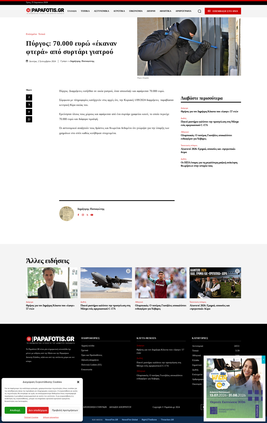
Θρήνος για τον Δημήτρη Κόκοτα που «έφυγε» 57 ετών (209, 111)
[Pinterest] (29, 112)
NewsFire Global (130, 419)
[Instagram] (83, 214)
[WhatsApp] (29, 119)
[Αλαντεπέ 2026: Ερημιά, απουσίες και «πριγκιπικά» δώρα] (215, 282)
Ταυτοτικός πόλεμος (189, 145)
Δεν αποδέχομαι (38, 410)
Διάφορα (184, 108)
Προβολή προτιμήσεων (65, 410)
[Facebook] (29, 97)
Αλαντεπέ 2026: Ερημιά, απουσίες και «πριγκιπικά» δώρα (210, 307)
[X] (29, 105)
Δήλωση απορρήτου (51, 417)
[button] (78, 382)
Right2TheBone (149, 419)
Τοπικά (41, 34)
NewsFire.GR (111, 419)
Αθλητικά (185, 132)
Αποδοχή (15, 410)
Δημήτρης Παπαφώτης (82, 61)
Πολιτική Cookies (31, 417)
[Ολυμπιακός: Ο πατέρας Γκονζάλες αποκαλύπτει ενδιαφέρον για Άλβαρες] (160, 282)
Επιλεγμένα (31, 34)
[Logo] (45, 11)
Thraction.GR (167, 419)
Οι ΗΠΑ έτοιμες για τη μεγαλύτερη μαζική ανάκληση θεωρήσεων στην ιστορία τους (209, 164)
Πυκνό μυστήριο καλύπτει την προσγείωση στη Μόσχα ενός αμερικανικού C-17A (105, 307)
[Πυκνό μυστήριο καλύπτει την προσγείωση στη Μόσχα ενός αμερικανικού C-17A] (106, 282)
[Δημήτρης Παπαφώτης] (66, 213)
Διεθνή (183, 118)
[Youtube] (92, 214)
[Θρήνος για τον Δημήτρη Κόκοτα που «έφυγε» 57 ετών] (51, 282)
